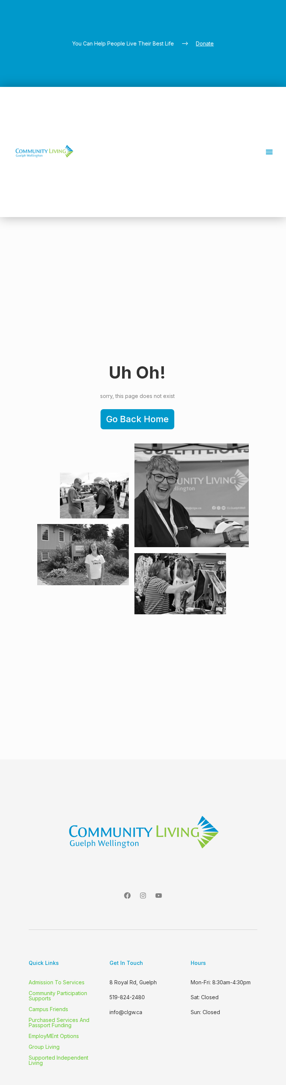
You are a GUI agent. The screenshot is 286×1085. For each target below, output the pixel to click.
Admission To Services (57, 982)
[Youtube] (158, 895)
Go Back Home (137, 419)
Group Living (44, 1047)
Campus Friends (48, 1009)
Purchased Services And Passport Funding (59, 1022)
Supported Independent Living (58, 1060)
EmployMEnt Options (54, 1036)
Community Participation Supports (58, 996)
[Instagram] (143, 895)
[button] (269, 151)
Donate (205, 43)
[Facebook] (127, 895)
